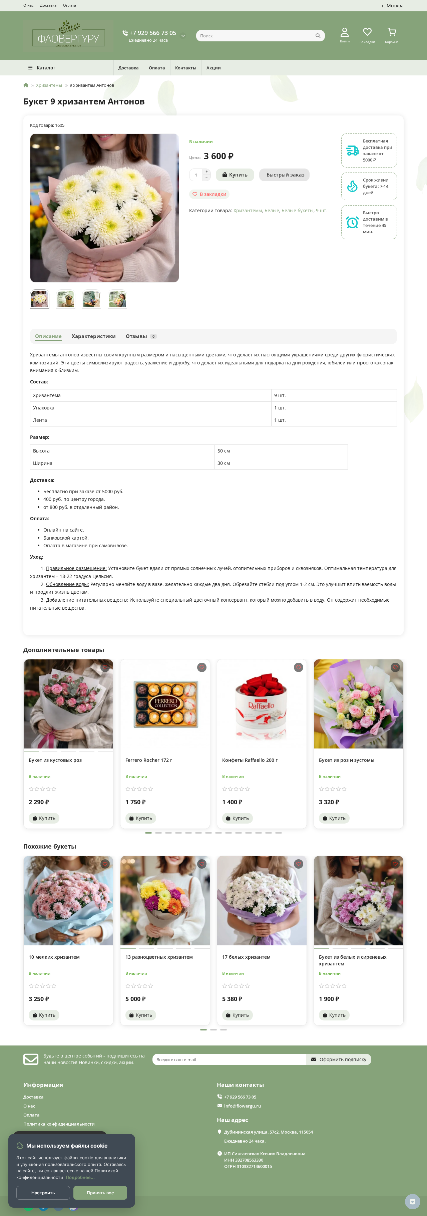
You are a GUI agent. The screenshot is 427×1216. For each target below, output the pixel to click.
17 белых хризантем (246, 957)
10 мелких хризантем (54, 957)
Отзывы (140, 336)
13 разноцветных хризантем (159, 957)
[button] (24, 742)
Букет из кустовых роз (55, 760)
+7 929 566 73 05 (152, 33)
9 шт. (322, 210)
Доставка (48, 5)
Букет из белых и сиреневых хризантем (353, 960)
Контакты (185, 68)
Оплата (69, 5)
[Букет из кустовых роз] (68, 703)
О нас (28, 5)
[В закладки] (105, 667)
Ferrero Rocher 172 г (148, 760)
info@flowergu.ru (242, 1106)
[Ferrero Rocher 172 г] (165, 703)
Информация (43, 1085)
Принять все (100, 1192)
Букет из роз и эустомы (346, 760)
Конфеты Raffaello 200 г (250, 760)
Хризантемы (49, 85)
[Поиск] (318, 35)
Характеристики (94, 336)
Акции (213, 68)
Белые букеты (298, 210)
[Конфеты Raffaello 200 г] (262, 703)
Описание (48, 336)
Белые (272, 210)
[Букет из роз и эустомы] (358, 703)
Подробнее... (80, 1177)
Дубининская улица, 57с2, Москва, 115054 (268, 1132)
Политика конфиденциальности (59, 1124)
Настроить (43, 1192)
